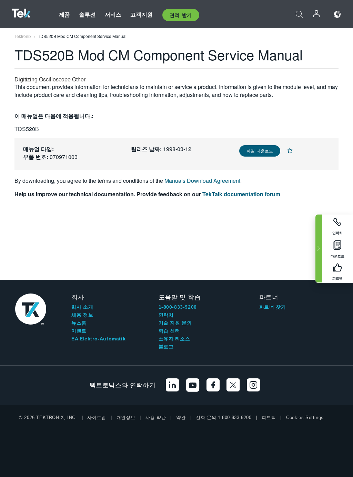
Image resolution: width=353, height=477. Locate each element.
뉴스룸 (79, 323)
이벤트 (79, 331)
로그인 (317, 14)
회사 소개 (82, 307)
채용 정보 (82, 315)
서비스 (113, 14)
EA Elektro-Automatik (98, 338)
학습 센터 (169, 331)
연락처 (166, 315)
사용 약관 (155, 417)
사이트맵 (96, 417)
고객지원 (141, 14)
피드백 (269, 417)
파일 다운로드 (259, 150)
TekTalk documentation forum (241, 194)
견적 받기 (181, 14)
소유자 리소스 (174, 338)
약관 (180, 417)
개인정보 (126, 417)
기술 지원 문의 (175, 323)
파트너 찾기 (272, 307)
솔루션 (87, 14)
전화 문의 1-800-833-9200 (223, 417)
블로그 (166, 346)
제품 (64, 14)
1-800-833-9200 (178, 307)
